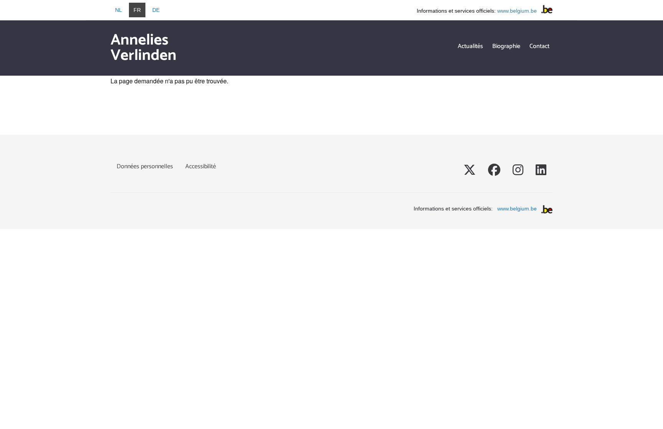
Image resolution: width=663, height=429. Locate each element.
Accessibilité (200, 166)
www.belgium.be (517, 11)
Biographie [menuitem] (506, 46)
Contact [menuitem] (539, 46)
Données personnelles (145, 166)
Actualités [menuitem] (470, 46)
